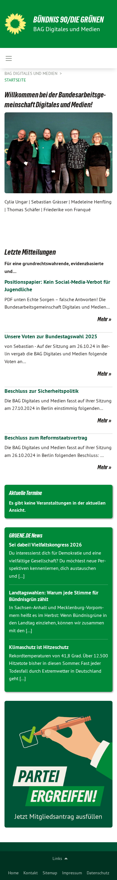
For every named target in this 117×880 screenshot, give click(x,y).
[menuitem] (13, 873)
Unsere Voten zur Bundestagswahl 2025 (50, 336)
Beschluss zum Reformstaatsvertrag (45, 437)
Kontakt (30, 873)
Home (13, 873)
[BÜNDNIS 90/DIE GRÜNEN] (15, 24)
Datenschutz (98, 873)
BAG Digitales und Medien (31, 73)
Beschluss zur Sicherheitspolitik (41, 390)
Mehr (103, 319)
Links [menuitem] (57, 858)
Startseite (15, 80)
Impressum (72, 873)
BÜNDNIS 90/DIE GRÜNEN (68, 19)
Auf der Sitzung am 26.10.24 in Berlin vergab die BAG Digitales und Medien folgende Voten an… (57, 353)
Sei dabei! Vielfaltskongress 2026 (45, 544)
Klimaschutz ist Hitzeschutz (39, 647)
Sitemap (50, 873)
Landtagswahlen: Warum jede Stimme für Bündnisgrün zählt (53, 595)
